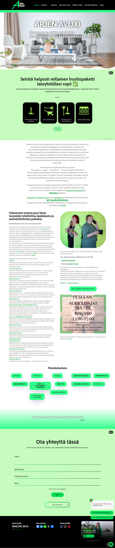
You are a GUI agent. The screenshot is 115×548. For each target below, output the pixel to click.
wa (93, 267)
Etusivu (36, 5)
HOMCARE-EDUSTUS (15, 333)
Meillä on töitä (77, 5)
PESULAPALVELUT (15, 279)
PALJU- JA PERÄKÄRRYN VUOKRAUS (20, 317)
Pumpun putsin (43, 197)
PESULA (57, 376)
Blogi (102, 5)
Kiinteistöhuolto (81, 376)
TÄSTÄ (63, 205)
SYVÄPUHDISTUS (14, 341)
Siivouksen (31, 197)
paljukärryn (58, 197)
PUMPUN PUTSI (14, 299)
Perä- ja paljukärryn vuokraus (40, 385)
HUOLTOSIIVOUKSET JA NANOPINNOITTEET (23, 305)
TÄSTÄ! (69, 339)
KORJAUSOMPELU (14, 359)
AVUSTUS (37, 376)
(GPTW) (44, 229)
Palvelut (44, 5)
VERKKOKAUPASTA (15, 339)
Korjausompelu (58, 392)
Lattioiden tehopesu (37, 396)
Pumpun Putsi (101, 376)
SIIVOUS (11, 260)
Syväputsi (98, 384)
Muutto (60, 384)
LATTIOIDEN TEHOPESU (17, 349)
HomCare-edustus (81, 384)
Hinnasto (54, 5)
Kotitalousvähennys (91, 5)
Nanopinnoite (20, 384)
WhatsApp (53, 193)
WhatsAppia (18, 529)
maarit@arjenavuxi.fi (75, 190)
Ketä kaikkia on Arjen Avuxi (83, 289)
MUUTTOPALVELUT (15, 325)
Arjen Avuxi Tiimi (64, 5)
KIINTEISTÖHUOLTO (15, 291)
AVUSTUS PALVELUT (15, 268)
